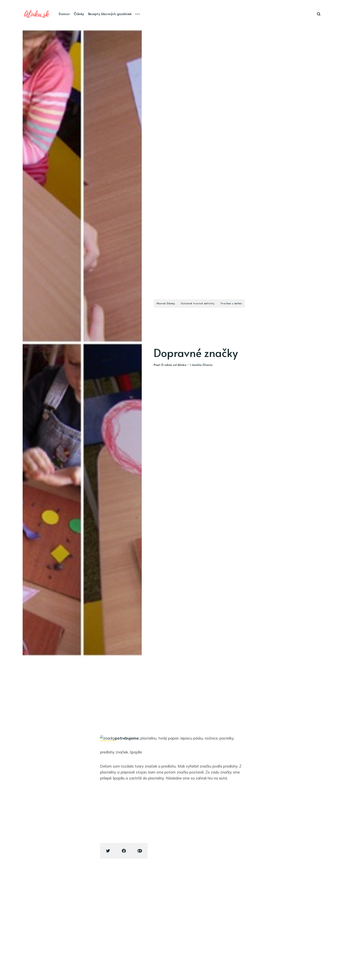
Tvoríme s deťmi (231, 303)
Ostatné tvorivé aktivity (197, 303)
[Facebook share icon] (124, 851)
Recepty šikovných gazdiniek (110, 14)
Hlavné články (166, 303)
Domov (64, 14)
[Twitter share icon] (108, 851)
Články (79, 14)
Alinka (181, 365)
